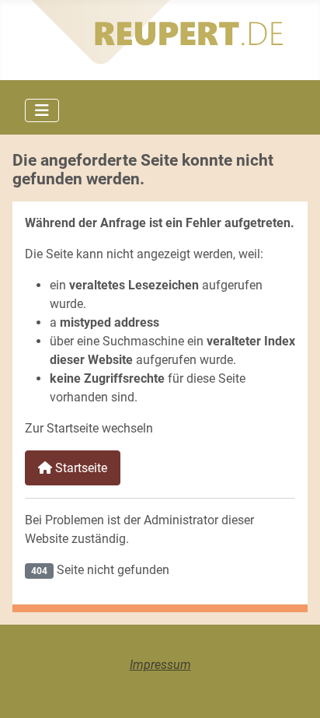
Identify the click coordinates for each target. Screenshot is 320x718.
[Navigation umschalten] (42, 110)
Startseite (79, 468)
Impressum (160, 664)
